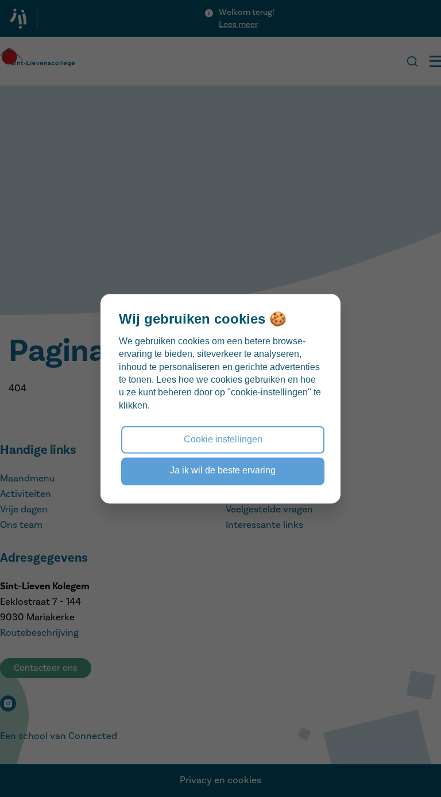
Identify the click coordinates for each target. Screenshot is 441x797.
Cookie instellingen (223, 439)
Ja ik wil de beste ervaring (223, 471)
